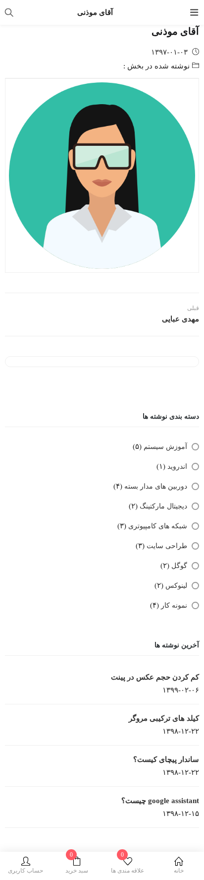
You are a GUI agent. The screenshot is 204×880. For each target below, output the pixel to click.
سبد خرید (76, 865)
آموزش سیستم (165, 446)
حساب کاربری (25, 870)
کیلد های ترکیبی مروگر (164, 718)
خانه (179, 870)
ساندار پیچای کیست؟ (166, 759)
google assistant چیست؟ (160, 801)
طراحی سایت (167, 546)
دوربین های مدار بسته (155, 486)
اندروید (177, 466)
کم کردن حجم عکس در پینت (155, 677)
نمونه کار (174, 605)
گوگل (179, 565)
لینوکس (176, 585)
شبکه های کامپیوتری (157, 526)
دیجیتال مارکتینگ (163, 506)
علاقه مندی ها (127, 865)
